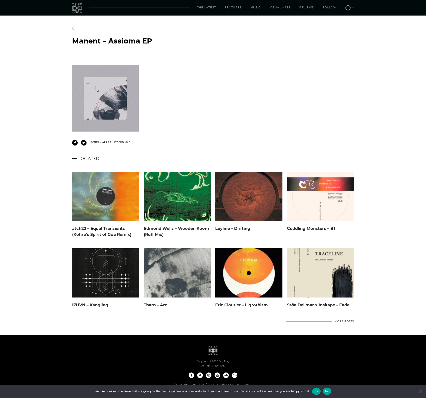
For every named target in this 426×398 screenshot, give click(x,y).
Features (233, 7)
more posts (344, 321)
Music (255, 7)
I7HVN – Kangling (90, 305)
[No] (420, 391)
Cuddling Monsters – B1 (311, 228)
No (327, 391)
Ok (316, 391)
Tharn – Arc (155, 305)
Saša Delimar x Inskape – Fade (318, 305)
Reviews (306, 7)
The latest (206, 7)
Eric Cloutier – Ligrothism (241, 305)
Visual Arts (280, 7)
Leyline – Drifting (232, 228)
